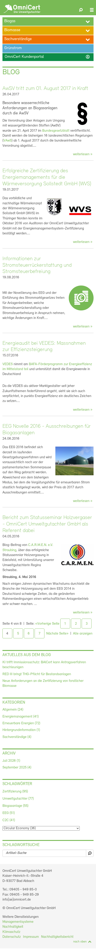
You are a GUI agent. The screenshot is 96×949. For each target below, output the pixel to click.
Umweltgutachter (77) (18, 799)
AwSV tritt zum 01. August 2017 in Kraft (45, 88)
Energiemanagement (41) (20, 716)
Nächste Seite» (57, 633)
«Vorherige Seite (47, 624)
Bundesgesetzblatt (55, 131)
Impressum (31, 937)
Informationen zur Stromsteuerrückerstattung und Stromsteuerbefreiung (37, 265)
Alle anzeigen (82, 633)
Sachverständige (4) (16, 737)
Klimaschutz (11, 932)
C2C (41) (8, 820)
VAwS (7, 140)
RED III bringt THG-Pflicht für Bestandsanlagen (36, 674)
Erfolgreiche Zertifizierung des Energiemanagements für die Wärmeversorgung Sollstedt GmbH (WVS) (46, 177)
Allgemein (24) (12, 709)
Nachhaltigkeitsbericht (57, 937)
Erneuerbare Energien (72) (21, 723)
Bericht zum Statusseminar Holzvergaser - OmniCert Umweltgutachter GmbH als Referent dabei (47, 524)
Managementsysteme (17, 922)
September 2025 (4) (16, 767)
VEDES (7, 364)
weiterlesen (81, 154)
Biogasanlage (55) (15, 806)
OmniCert (22, 8)
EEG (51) (8, 813)
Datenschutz (11, 937)
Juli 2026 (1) (11, 761)
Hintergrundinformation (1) (21, 730)
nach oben (80, 941)
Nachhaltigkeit (12, 927)
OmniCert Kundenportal (47, 56)
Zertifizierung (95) (15, 791)
